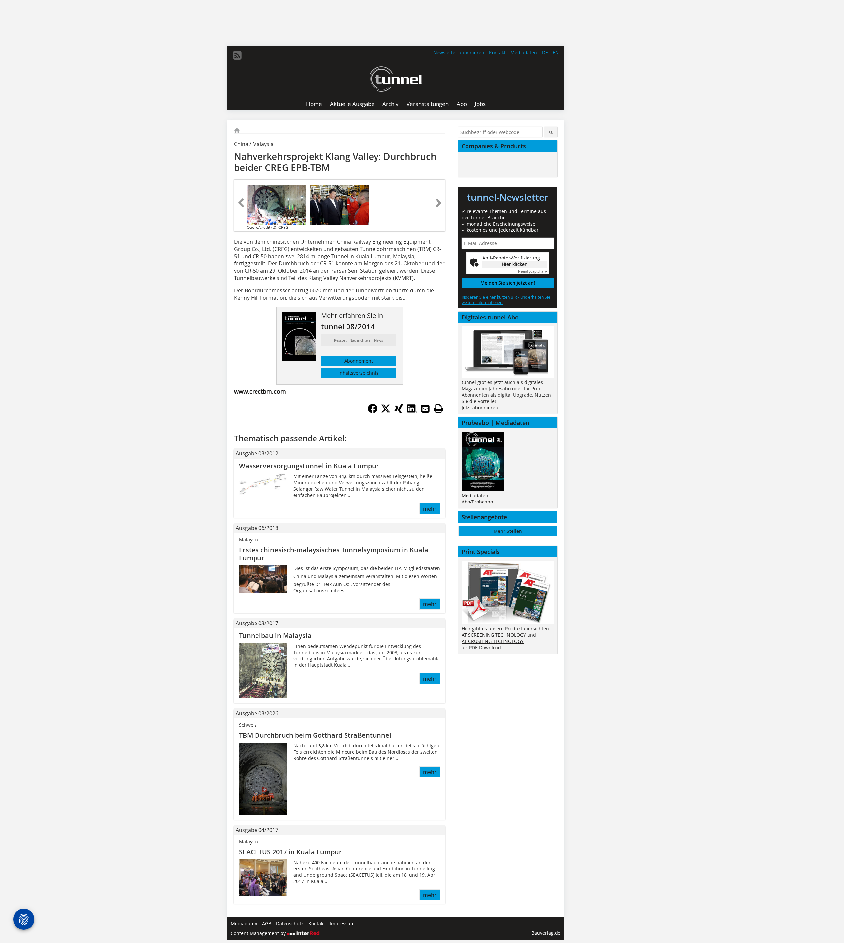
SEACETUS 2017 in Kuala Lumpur (290, 851)
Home (314, 103)
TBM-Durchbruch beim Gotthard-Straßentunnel (315, 735)
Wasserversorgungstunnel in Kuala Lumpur (309, 465)
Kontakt (497, 52)
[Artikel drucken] (438, 408)
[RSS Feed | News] (237, 55)
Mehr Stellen (508, 531)
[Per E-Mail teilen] (425, 408)
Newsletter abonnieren (458, 52)
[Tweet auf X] (385, 411)
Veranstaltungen (428, 103)
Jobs (480, 103)
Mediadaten (523, 52)
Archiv (390, 103)
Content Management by (259, 933)
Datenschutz (290, 923)
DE (545, 52)
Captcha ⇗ (532, 271)
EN (556, 52)
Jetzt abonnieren (480, 407)
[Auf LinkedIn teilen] (412, 411)
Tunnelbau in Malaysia (275, 635)
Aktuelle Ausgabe (352, 103)
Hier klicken (515, 264)
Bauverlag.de (545, 933)
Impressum (342, 923)
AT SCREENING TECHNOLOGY (494, 635)
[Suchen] (550, 132)
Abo (462, 103)
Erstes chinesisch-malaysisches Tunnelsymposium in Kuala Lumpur (333, 553)
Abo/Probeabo (477, 502)
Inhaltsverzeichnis (358, 373)
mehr (430, 508)
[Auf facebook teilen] (372, 411)
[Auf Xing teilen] (399, 411)
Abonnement (358, 361)
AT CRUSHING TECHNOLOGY (493, 641)
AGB (266, 923)
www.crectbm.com (260, 391)
